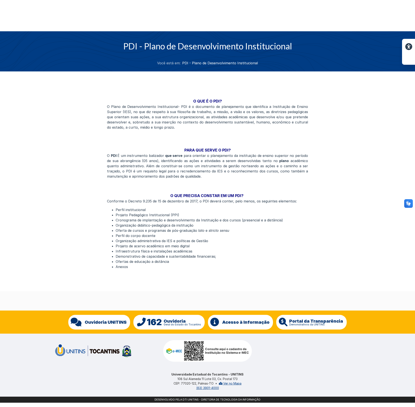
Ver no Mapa (231, 383)
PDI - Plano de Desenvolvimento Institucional (220, 63)
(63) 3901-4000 (207, 388)
